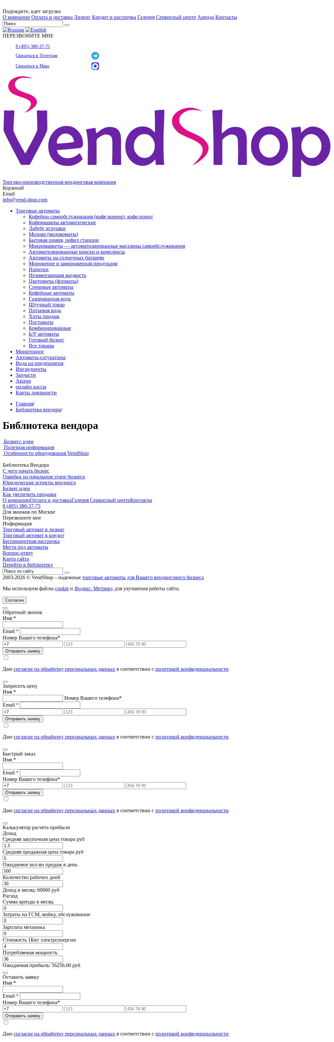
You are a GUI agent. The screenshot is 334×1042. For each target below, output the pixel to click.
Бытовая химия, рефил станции (64, 240)
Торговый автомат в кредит (33, 535)
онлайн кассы (31, 386)
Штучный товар (47, 304)
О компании (16, 17)
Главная (24, 403)
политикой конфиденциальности (192, 669)
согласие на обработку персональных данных (64, 669)
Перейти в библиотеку (28, 564)
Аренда (205, 17)
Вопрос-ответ (18, 553)
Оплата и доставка (52, 17)
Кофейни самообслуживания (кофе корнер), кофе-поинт (91, 216)
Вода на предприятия (39, 363)
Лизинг (82, 17)
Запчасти (26, 375)
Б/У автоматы (44, 334)
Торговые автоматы (38, 210)
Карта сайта (16, 559)
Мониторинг (30, 351)
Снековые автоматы (51, 287)
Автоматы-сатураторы (41, 357)
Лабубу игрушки (47, 228)
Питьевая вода (45, 310)
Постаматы (41, 322)
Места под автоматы (25, 547)
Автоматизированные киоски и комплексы (77, 252)
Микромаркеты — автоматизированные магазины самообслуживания (107, 246)
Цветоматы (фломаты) (53, 281)
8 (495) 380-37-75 (33, 46)
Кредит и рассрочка (114, 17)
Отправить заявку (22, 651)
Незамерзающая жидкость (57, 275)
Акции (23, 381)
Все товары (41, 345)
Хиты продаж (44, 316)
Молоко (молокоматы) (53, 234)
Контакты (226, 17)
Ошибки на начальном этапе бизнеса (44, 476)
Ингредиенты (31, 369)
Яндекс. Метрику (93, 588)
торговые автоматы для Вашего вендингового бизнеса (143, 577)
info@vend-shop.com (25, 199)
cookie (62, 588)
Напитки (39, 269)
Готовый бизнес (46, 340)
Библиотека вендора (38, 409)
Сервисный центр (176, 17)
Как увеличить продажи (29, 494)
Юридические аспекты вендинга (39, 482)
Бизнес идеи (16, 488)
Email (11, 631)
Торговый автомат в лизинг (34, 529)
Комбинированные (50, 328)
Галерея (146, 17)
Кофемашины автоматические (62, 222)
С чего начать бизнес (26, 471)
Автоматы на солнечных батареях (66, 257)
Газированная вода (50, 298)
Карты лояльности (36, 392)
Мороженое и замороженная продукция (73, 263)
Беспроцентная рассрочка (31, 541)
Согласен (14, 600)
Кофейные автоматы (51, 293)
